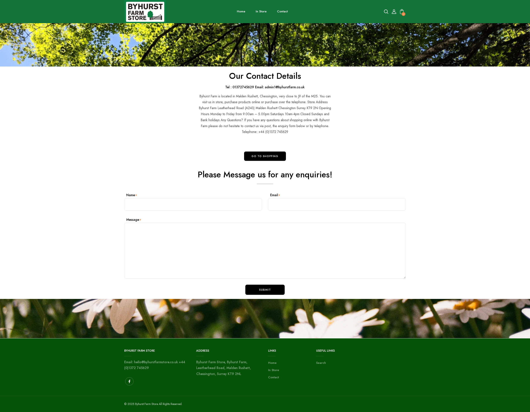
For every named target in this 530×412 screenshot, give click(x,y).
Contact (273, 377)
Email (274, 195)
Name (130, 195)
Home (272, 363)
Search (321, 363)
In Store (273, 370)
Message (132, 219)
